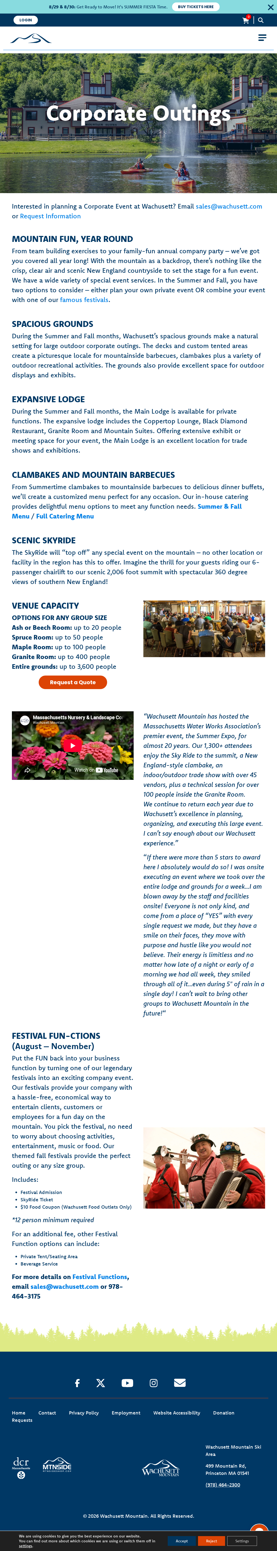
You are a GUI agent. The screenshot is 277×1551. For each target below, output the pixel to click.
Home (18, 1413)
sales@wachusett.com (229, 206)
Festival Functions (99, 1277)
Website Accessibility (176, 1413)
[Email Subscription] (180, 1383)
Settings (242, 1541)
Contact (47, 1413)
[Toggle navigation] (262, 38)
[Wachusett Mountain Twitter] (100, 1383)
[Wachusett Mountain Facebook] (77, 1383)
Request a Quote (73, 682)
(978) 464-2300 (223, 1485)
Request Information (50, 216)
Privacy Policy (84, 1413)
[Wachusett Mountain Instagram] (154, 1383)
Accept (182, 1541)
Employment (126, 1413)
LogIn (25, 20)
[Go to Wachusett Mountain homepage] (138, 38)
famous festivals (84, 300)
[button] (269, 6)
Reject (211, 1541)
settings (25, 1545)
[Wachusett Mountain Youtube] (127, 1383)
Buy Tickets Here (196, 6)
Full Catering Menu (65, 516)
